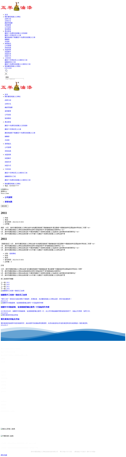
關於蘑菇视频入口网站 (12, 17)
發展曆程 (8, 29)
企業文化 (8, 21)
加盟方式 (8, 56)
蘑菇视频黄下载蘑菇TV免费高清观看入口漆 (20, 37)
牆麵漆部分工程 (10, 62)
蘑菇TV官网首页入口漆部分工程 (16, 60)
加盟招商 (8, 50)
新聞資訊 (8, 43)
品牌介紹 (8, 19)
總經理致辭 (9, 23)
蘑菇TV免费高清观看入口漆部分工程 (18, 64)
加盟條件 (8, 52)
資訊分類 (5, 206)
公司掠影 (8, 27)
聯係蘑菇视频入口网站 (12, 66)
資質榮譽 (8, 25)
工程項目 (8, 58)
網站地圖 (4, 455)
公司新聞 (8, 45)
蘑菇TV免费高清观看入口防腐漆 (16, 33)
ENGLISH (8, 68)
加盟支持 (8, 54)
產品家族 (8, 31)
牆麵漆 (7, 39)
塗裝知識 (8, 47)
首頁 (6, 15)
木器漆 (7, 41)
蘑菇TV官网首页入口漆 (13, 35)
